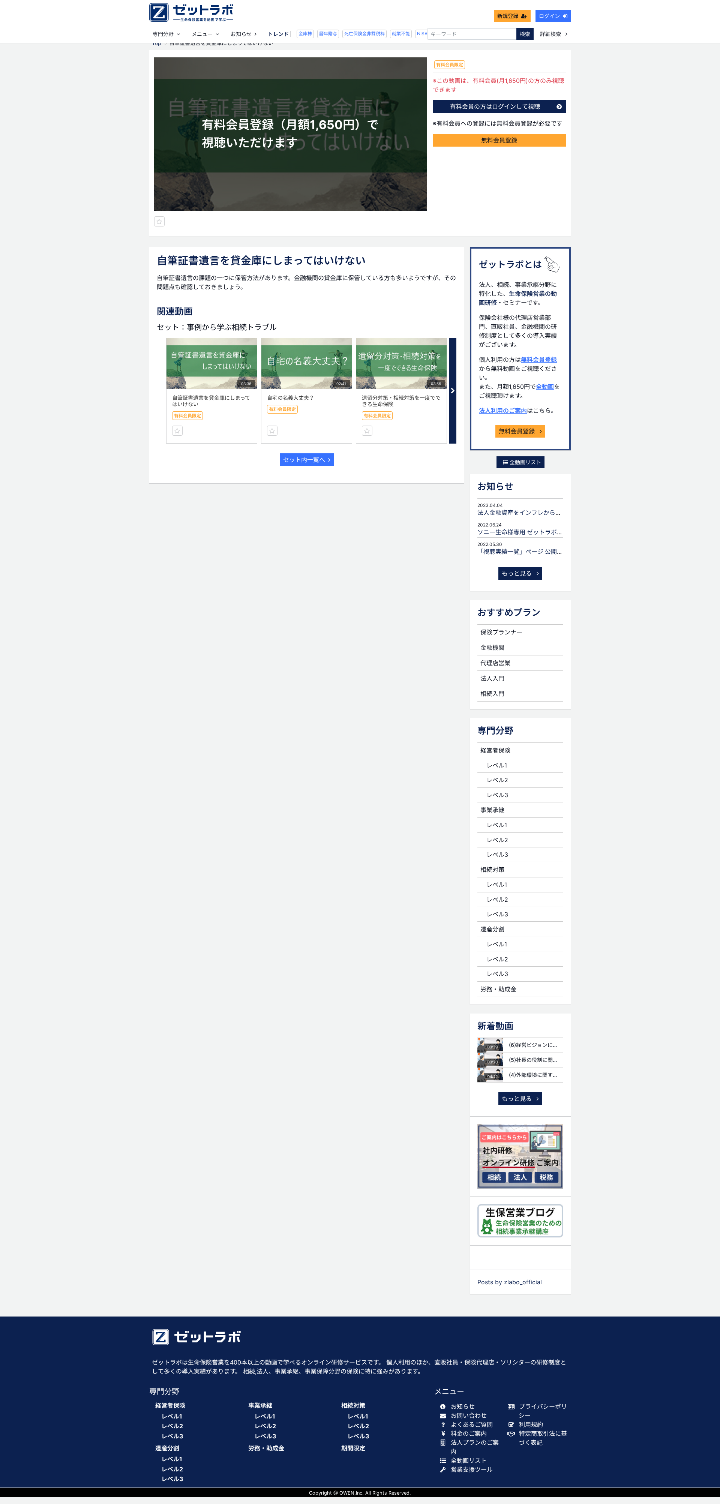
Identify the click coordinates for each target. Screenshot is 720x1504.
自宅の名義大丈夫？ (290, 397)
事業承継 (492, 810)
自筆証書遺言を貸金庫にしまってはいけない (211, 400)
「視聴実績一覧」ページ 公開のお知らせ (532, 551)
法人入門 (492, 678)
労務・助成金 (498, 989)
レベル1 (496, 765)
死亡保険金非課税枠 (357, 33)
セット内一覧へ (304, 459)
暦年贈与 (321, 33)
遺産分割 (492, 929)
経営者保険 (495, 750)
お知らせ (241, 34)
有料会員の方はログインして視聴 (495, 106)
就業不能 (393, 33)
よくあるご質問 (472, 1424)
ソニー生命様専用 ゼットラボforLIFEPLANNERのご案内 (553, 532)
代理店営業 (495, 663)
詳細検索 (551, 34)
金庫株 (297, 33)
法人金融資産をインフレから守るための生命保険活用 (549, 512)
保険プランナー (501, 632)
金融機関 (492, 647)
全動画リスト (524, 462)
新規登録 (507, 16)
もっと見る (518, 573)
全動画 (545, 386)
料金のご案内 (469, 1433)
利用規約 (531, 1424)
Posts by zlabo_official (509, 1282)
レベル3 (497, 795)
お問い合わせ (469, 1415)
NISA (415, 33)
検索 (525, 34)
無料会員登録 (499, 140)
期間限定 (353, 1448)
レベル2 (497, 780)
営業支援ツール (472, 1469)
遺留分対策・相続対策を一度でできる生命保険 (401, 400)
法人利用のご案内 (503, 410)
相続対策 (492, 869)
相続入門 (492, 693)
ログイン (549, 16)
